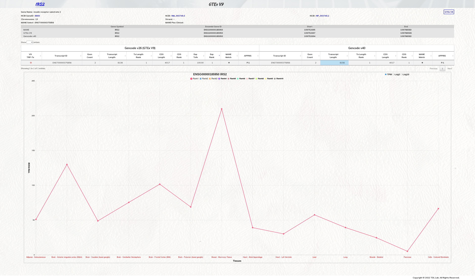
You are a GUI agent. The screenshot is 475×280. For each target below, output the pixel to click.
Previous (433, 68)
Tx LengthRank (138, 55)
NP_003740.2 (322, 15)
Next (450, 68)
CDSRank (179, 55)
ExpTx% (195, 55)
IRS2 (39, 4)
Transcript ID (61, 55)
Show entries (30, 42)
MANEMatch (228, 55)
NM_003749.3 (178, 15)
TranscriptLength (112, 55)
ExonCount (90, 55)
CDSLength (161, 55)
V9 (30, 55)
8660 (37, 15)
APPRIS (247, 55)
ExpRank (211, 55)
